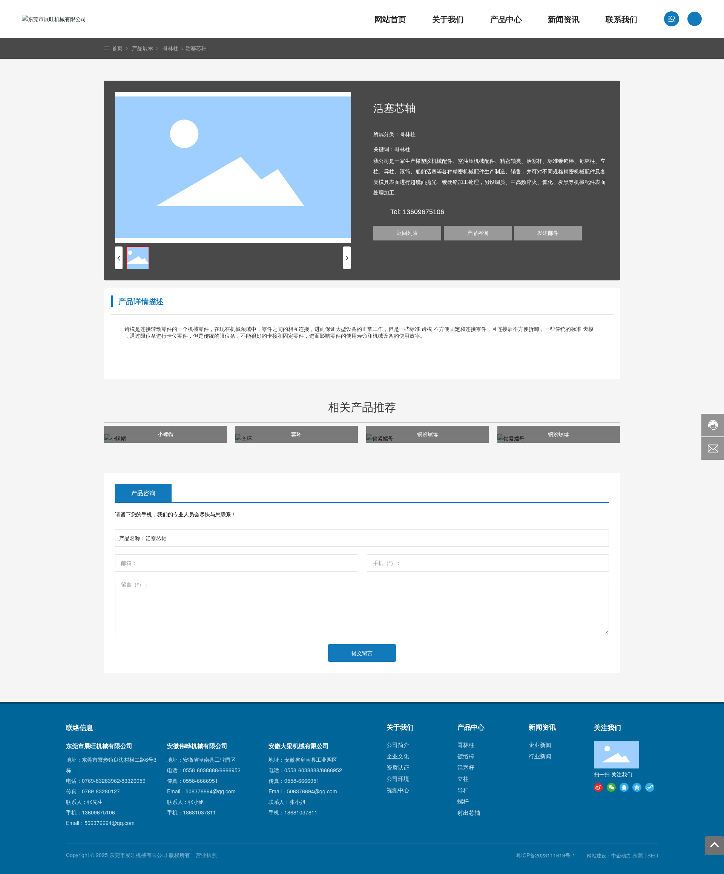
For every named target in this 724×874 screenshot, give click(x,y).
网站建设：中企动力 (609, 855)
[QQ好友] (624, 786)
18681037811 (199, 812)
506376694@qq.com (109, 823)
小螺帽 (165, 434)
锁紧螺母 (427, 434)
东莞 (637, 855)
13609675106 (98, 812)
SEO (652, 855)
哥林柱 (170, 48)
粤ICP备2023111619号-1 (545, 855)
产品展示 (142, 48)
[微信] (611, 786)
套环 (296, 434)
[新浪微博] (598, 786)
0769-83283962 (101, 780)
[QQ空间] (636, 786)
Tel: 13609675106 (417, 212)
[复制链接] (649, 786)
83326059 (133, 780)
